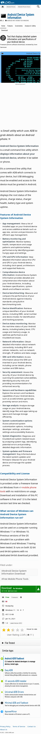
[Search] (38, 7)
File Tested (10, 643)
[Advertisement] (20, 106)
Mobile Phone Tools (24, 7)
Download (4, 30)
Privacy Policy (5, 726)
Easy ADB (9, 670)
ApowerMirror (11, 711)
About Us (3, 729)
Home (3, 26)
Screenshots (19, 26)
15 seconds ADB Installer (15, 681)
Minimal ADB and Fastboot (16, 702)
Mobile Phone (11, 7)
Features (10, 26)
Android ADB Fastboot (14, 658)
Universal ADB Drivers (14, 691)
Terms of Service (19, 726)
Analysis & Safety (30, 26)
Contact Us (31, 726)
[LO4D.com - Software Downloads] (2, 6)
